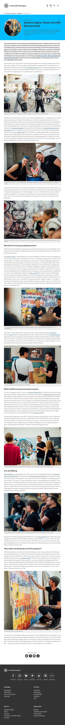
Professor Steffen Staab (34, 392)
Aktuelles (14, 13)
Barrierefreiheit (38, 694)
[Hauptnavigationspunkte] (58, 5)
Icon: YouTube (39, 675)
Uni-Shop (6, 717)
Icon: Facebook (13, 675)
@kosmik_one (38, 413)
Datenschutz (37, 692)
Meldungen (19, 13)
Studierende (7, 690)
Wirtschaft (7, 696)
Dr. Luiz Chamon (51, 332)
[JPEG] (32, 93)
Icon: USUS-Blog (51, 675)
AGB (35, 698)
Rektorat (36, 709)
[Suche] (54, 5)
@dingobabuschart (32, 67)
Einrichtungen (37, 713)
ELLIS (11, 335)
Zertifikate (36, 696)
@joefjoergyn (21, 132)
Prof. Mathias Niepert (10, 256)
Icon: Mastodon (32, 675)
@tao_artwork (33, 273)
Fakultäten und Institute (40, 711)
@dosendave (25, 558)
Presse (6, 711)
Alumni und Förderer (9, 694)
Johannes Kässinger (17, 128)
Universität (8, 13)
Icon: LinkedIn (45, 675)
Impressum (37, 690)
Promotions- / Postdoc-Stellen (12, 715)
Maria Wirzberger (9, 474)
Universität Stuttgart (4, 13)
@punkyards (42, 537)
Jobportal (6, 713)
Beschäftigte (7, 692)
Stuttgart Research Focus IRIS (51, 394)
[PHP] (30, 655)
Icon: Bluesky (26, 675)
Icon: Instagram (19, 675)
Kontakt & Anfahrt (9, 709)
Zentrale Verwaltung (39, 715)
